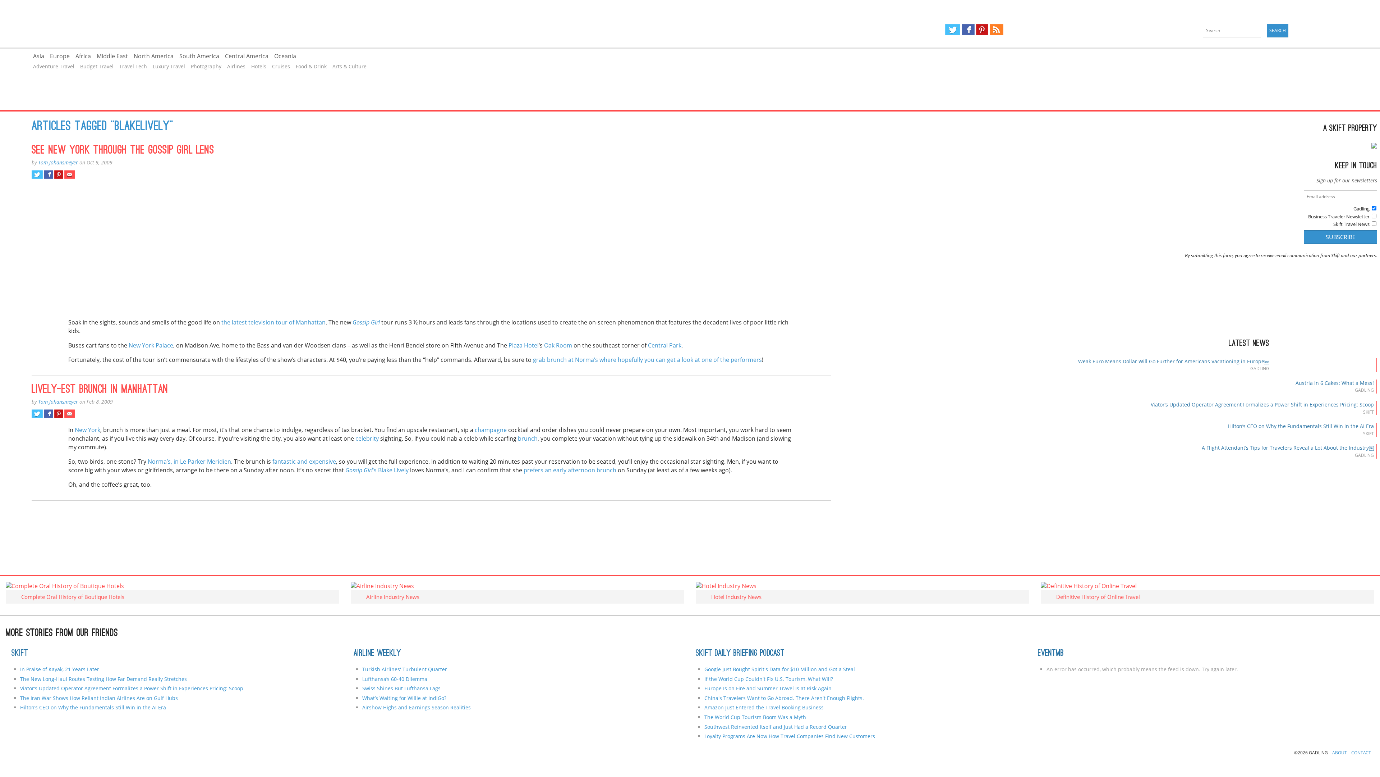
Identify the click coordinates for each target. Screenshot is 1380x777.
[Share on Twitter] (37, 174)
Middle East (112, 56)
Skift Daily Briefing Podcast (740, 653)
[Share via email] (69, 174)
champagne (491, 430)
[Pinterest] (982, 29)
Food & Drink (311, 66)
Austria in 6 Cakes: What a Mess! (1335, 383)
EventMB (1051, 653)
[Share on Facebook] (48, 174)
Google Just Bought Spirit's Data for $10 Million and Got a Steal (779, 669)
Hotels (258, 66)
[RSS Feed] (996, 29)
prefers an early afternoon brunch (570, 470)
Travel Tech (133, 66)
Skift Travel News (1351, 224)
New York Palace (151, 345)
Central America (246, 56)
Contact (1361, 753)
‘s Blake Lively (377, 470)
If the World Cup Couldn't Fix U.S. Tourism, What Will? (768, 679)
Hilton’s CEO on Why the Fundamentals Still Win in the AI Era (1301, 426)
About (1339, 753)
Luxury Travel (169, 66)
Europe (60, 56)
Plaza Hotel (524, 345)
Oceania (285, 56)
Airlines (236, 66)
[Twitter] (952, 29)
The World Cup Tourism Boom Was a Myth (755, 717)
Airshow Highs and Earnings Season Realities (416, 707)
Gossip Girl (366, 322)
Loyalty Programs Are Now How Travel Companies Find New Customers (789, 736)
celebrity (367, 438)
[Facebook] (968, 29)
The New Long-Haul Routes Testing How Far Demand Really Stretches (103, 679)
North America (154, 56)
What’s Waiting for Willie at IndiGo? (404, 698)
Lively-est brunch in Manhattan (100, 390)
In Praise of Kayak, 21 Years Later (59, 669)
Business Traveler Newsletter (1339, 216)
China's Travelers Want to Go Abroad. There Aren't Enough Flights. (784, 698)
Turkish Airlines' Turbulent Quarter (404, 669)
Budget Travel (97, 66)
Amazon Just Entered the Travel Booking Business (764, 707)
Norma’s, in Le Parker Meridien (189, 461)
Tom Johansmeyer (58, 162)
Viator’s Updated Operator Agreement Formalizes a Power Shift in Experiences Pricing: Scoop (1262, 404)
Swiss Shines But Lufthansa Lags (401, 688)
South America (199, 56)
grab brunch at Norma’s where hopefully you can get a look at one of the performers (647, 360)
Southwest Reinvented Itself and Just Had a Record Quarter (775, 726)
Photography (206, 66)
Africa (83, 56)
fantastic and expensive (304, 461)
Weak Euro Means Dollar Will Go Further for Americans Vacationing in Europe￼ (1173, 361)
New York (87, 430)
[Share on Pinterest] (58, 174)
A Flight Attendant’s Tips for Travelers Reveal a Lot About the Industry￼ (1288, 447)
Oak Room (558, 345)
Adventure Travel (53, 66)
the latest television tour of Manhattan (273, 322)
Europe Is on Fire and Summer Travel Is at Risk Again (768, 688)
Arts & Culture (349, 66)
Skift (20, 653)
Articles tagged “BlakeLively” (102, 127)
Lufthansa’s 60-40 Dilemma (395, 679)
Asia (38, 56)
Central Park (664, 345)
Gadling (345, 24)
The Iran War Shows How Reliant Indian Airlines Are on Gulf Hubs (99, 698)
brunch (528, 438)
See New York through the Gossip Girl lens (123, 150)
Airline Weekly (377, 653)
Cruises (281, 66)
